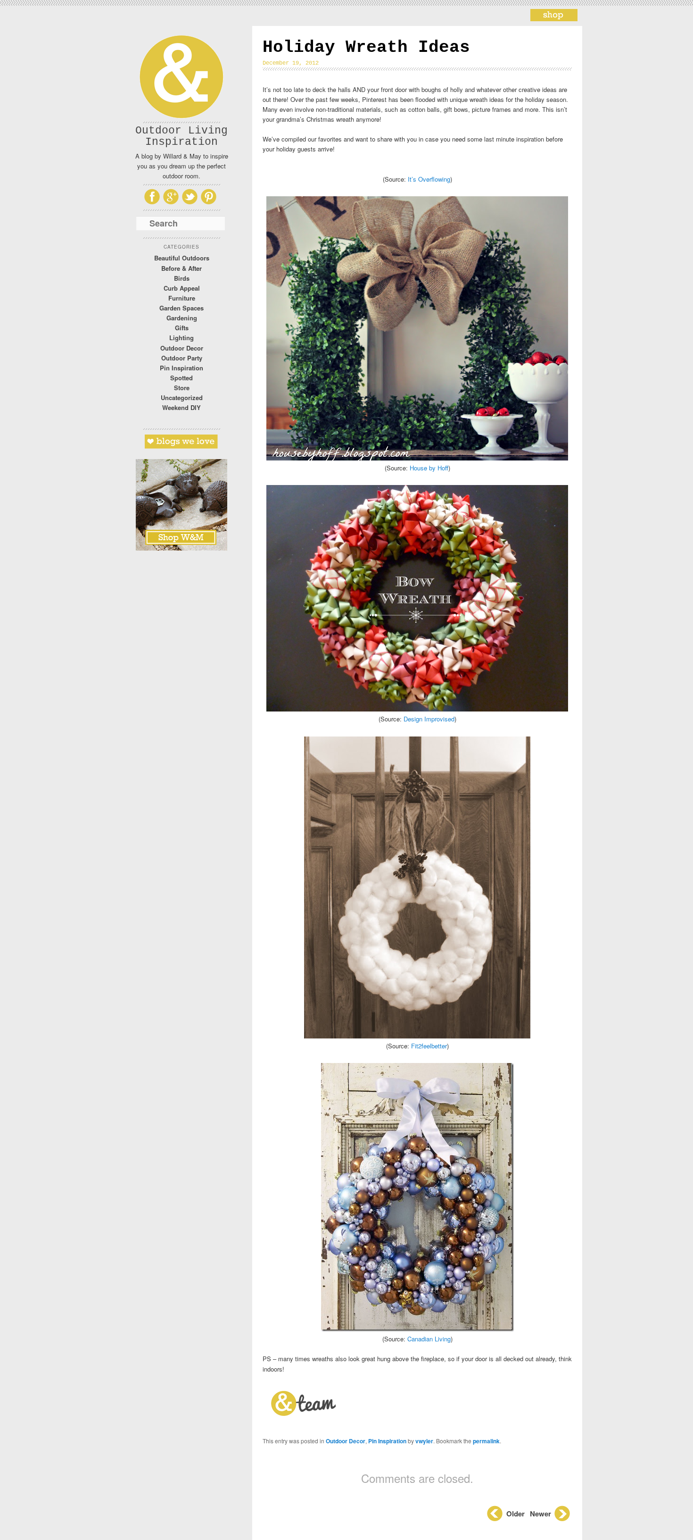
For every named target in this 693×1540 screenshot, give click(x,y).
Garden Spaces (181, 307)
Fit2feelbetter (429, 1045)
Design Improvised (429, 718)
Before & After (181, 268)
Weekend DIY (181, 407)
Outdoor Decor (181, 347)
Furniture (181, 297)
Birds (182, 278)
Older (515, 1513)
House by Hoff (429, 467)
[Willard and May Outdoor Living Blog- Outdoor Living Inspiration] (554, 18)
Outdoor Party (181, 357)
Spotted (181, 377)
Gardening (181, 317)
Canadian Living (429, 1338)
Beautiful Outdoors (181, 257)
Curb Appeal (182, 288)
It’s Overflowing (429, 179)
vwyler (424, 1441)
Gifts (182, 327)
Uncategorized (182, 397)
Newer (541, 1513)
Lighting (181, 337)
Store (182, 387)
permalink (486, 1441)
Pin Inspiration (181, 367)
